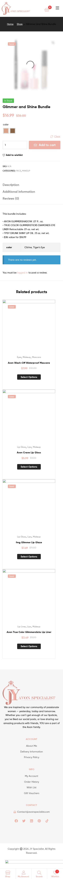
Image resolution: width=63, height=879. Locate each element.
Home (10, 23)
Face (18, 170)
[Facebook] (16, 820)
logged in (22, 272)
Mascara (36, 357)
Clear (57, 136)
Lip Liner (22, 626)
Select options (29, 377)
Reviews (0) (11, 198)
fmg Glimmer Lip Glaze (29, 542)
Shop (20, 23)
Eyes (19, 357)
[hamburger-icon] (57, 8)
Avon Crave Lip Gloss (29, 452)
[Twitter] (23, 820)
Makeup (26, 170)
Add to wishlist (14, 155)
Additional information (19, 192)
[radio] (6, 130)
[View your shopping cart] (46, 9)
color (6, 124)
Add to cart (47, 145)
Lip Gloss (21, 447)
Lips (29, 447)
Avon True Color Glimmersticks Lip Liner (29, 632)
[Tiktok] (47, 820)
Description (11, 185)
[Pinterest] (39, 820)
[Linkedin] (31, 820)
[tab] (31, 184)
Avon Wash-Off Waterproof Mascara (29, 362)
